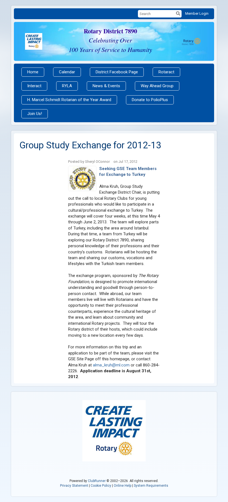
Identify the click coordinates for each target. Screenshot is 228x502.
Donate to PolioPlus (150, 99)
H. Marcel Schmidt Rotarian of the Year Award (69, 99)
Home (32, 71)
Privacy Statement (74, 486)
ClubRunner (97, 481)
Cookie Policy (101, 486)
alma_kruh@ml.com (111, 365)
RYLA (67, 85)
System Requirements (151, 486)
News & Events (106, 85)
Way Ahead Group (157, 85)
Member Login (197, 13)
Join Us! (34, 113)
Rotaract (166, 71)
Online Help (122, 486)
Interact (34, 85)
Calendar (67, 71)
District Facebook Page (117, 71)
